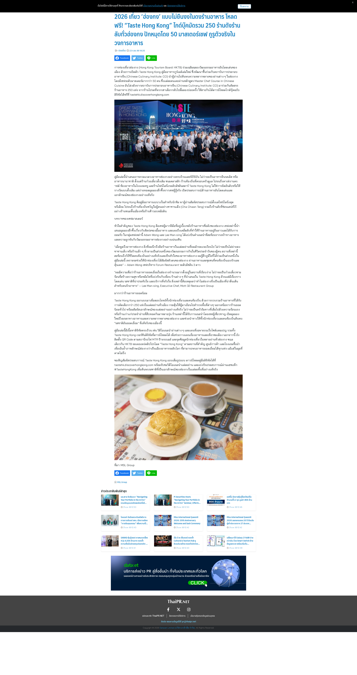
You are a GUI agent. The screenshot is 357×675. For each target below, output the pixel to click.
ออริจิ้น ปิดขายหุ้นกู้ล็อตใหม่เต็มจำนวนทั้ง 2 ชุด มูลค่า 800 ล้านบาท (239, 500)
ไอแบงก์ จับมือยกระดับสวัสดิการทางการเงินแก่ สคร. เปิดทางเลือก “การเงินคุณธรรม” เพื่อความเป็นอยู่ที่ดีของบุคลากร (134, 521)
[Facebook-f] (168, 609)
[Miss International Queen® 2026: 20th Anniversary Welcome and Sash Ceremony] (163, 520)
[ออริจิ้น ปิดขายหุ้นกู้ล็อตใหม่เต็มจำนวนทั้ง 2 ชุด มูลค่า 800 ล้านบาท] (216, 500)
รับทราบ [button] (244, 6)
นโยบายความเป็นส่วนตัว (153, 5)
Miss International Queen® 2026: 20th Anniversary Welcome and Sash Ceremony (187, 520)
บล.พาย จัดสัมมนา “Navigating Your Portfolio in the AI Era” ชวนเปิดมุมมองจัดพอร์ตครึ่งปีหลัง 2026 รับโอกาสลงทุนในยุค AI (134, 503)
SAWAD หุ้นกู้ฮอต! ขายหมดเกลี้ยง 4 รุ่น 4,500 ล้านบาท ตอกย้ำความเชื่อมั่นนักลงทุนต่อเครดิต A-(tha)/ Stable (134, 542)
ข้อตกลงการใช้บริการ (176, 5)
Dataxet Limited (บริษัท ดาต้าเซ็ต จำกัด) (177, 628)
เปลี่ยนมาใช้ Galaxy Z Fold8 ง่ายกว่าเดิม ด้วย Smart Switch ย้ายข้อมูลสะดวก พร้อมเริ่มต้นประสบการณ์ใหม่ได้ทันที (240, 542)
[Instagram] (189, 609)
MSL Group (122, 482)
